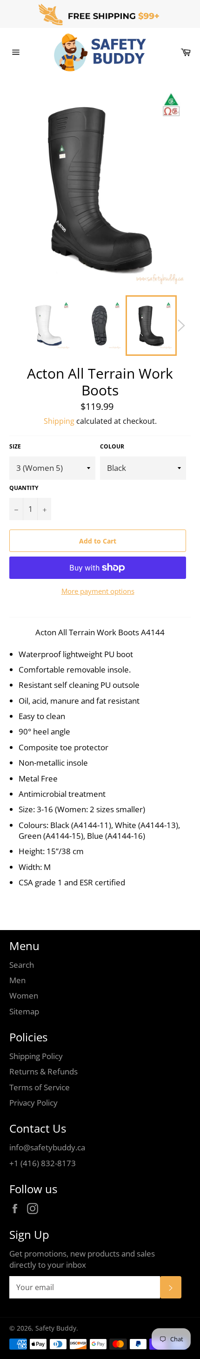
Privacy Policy (33, 1102)
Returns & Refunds (43, 1071)
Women (23, 995)
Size (15, 446)
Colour (112, 446)
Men (17, 980)
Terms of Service (39, 1087)
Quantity (23, 488)
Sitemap (24, 1011)
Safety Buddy (55, 1328)
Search (21, 964)
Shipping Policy (36, 1056)
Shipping (59, 421)
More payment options (97, 591)
